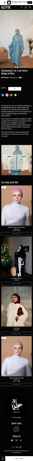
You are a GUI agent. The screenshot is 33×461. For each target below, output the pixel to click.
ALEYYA (5, 7)
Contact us (16, 431)
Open (29, 2)
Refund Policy (25, 451)
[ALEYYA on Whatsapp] (21, 441)
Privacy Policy (17, 451)
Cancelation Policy (16, 452)
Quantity (3, 88)
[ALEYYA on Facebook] (12, 441)
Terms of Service (8, 451)
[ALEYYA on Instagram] (16, 441)
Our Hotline (16, 429)
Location (16, 427)
